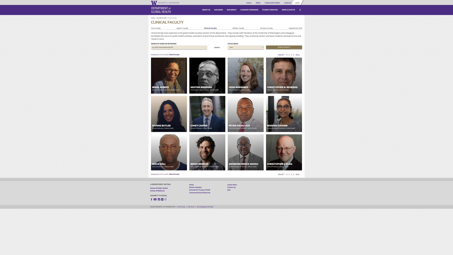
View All (280, 54)
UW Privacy (181, 207)
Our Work (218, 10)
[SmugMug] (165, 199)
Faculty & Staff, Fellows (272, 2)
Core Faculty (156, 28)
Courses (248, 2)
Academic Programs (249, 10)
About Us (206, 10)
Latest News (232, 185)
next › (298, 54)
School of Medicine (157, 191)
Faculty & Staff (161, 18)
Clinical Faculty (210, 28)
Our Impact (232, 10)
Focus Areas (233, 44)
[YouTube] (155, 199)
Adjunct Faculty (182, 28)
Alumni (258, 2)
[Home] (161, 10)
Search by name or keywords (163, 44)
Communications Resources (199, 193)
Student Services (270, 10)
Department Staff (295, 28)
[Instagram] (158, 199)
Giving (297, 2)
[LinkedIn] (162, 199)
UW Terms (191, 207)
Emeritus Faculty (266, 28)
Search (300, 10)
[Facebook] (151, 199)
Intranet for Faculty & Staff (199, 190)
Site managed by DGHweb (205, 207)
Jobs (229, 190)
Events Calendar (195, 187)
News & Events (288, 10)
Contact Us (287, 2)
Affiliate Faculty (238, 28)
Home (153, 18)
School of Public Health (159, 188)
